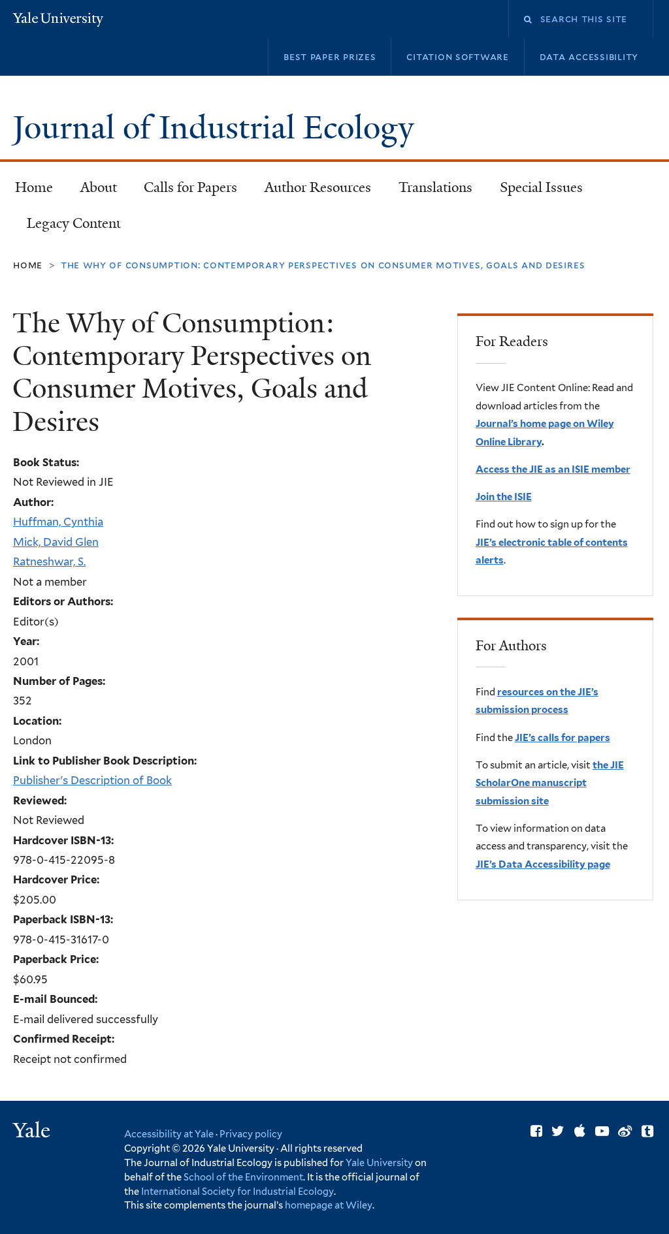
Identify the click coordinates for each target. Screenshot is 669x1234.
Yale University (379, 1162)
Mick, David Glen (56, 541)
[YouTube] (602, 1131)
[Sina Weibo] (625, 1131)
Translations (428, 191)
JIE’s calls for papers (562, 738)
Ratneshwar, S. (49, 561)
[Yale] (33, 1131)
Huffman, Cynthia (58, 521)
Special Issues (534, 191)
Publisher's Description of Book (92, 780)
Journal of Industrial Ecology (217, 127)
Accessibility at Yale (169, 1133)
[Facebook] (536, 1131)
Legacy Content (67, 227)
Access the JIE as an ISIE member (553, 469)
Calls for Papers (190, 187)
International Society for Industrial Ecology (237, 1191)
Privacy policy (251, 1133)
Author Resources (318, 187)
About (98, 187)
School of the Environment (243, 1176)
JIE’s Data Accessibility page (543, 864)
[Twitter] (557, 1131)
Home (34, 187)
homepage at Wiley (328, 1204)
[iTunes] (579, 1131)
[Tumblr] (647, 1131)
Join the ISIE (504, 497)
